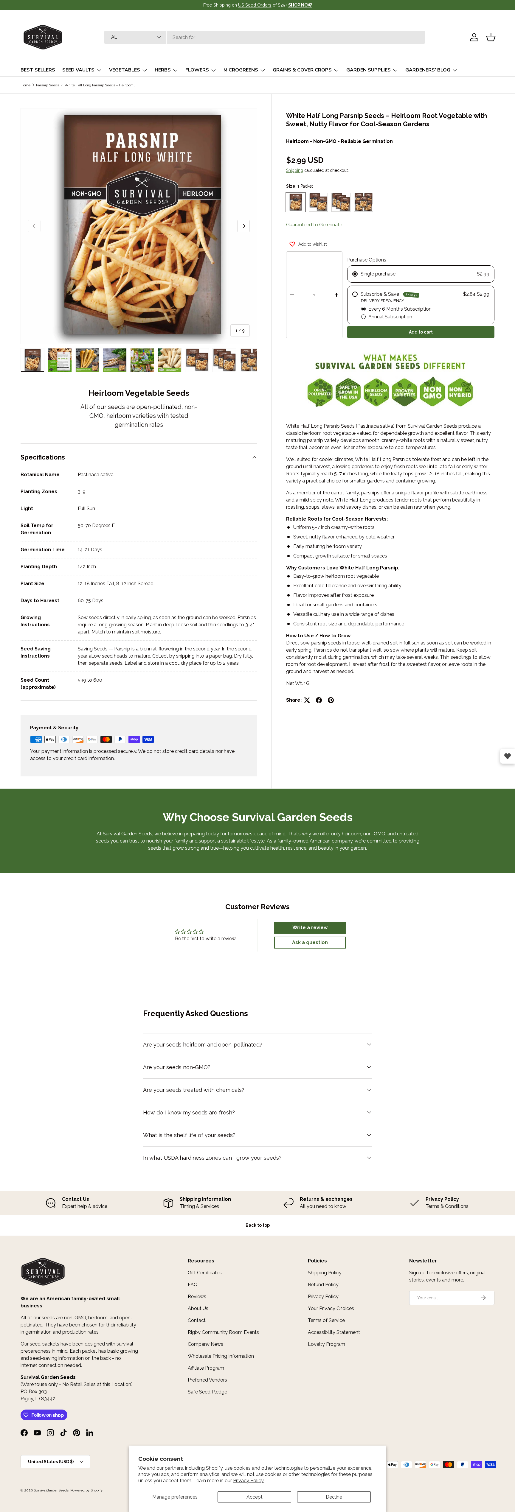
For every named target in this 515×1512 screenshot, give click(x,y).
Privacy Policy (248, 1480)
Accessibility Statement (334, 1332)
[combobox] (264, 37)
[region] (257, 1203)
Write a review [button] (310, 927)
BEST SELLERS (38, 70)
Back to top (258, 1225)
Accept (254, 1497)
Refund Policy (323, 1284)
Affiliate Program (206, 1368)
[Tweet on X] (307, 700)
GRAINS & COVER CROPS (302, 70)
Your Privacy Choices (331, 1308)
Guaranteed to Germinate (314, 225)
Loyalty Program (326, 1344)
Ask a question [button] (310, 942)
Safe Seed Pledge (207, 1392)
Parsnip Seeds (47, 85)
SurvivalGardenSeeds (51, 1490)
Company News (205, 1344)
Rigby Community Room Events (223, 1332)
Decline (334, 1497)
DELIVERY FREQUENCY (382, 300)
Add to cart (421, 332)
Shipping (294, 170)
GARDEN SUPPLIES (368, 70)
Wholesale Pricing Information (221, 1356)
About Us (198, 1308)
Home (25, 85)
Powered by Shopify (86, 1490)
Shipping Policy (325, 1273)
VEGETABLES (124, 70)
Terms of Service (326, 1320)
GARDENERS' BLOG (427, 70)
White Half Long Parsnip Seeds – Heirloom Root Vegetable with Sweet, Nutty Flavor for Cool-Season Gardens (100, 85)
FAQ (193, 1284)
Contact (197, 1320)
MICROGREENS (241, 70)
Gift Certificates (205, 1273)
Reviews (197, 1296)
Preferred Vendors (207, 1380)
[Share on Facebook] (319, 700)
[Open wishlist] (507, 756)
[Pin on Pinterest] (331, 700)
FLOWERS (197, 70)
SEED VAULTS (78, 70)
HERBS (163, 70)
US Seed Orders (255, 4)
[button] (490, 37)
